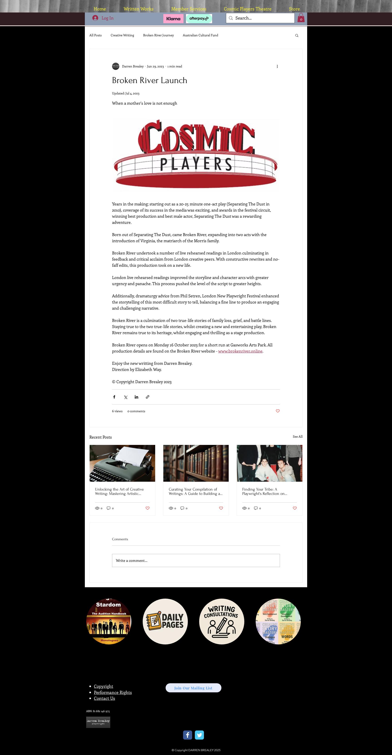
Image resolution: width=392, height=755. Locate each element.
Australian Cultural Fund (200, 35)
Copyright (103, 686)
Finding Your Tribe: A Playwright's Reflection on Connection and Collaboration (267, 491)
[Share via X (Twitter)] (125, 397)
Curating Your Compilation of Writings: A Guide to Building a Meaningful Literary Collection (194, 491)
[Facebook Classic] (187, 735)
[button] (301, 17)
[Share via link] (147, 397)
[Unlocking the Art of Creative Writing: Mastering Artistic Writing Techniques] (122, 463)
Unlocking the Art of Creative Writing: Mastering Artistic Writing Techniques (119, 491)
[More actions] (277, 66)
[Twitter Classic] (199, 735)
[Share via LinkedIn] (136, 397)
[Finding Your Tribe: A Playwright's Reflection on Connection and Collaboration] (269, 463)
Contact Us (104, 698)
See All (298, 436)
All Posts (95, 35)
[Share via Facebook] (114, 397)
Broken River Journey (158, 35)
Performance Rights (113, 692)
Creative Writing (122, 35)
